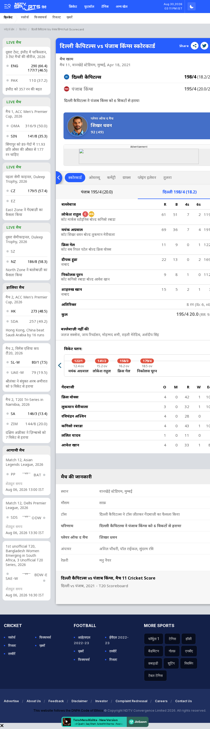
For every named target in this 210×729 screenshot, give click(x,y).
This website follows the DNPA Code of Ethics (68, 710)
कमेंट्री (111, 177)
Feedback (56, 701)
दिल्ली (180, 192)
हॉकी (189, 639)
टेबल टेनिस (155, 675)
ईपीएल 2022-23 (117, 640)
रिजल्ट (56, 17)
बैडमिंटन (153, 651)
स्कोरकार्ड (75, 177)
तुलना (167, 177)
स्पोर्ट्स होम (9, 29)
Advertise (11, 701)
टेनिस (105, 6)
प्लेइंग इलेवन (147, 177)
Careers (161, 701)
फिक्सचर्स (40, 17)
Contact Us (183, 701)
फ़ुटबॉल (89, 6)
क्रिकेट (73, 6)
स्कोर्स (25, 17)
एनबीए (189, 651)
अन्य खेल (122, 6)
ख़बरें (70, 17)
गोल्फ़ (172, 651)
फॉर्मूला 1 (153, 639)
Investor (101, 701)
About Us (34, 701)
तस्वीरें (11, 654)
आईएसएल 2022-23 (82, 640)
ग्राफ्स (127, 177)
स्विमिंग (188, 663)
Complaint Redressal (131, 701)
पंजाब (97, 192)
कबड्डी (153, 663)
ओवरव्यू (94, 177)
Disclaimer (79, 701)
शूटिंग (171, 663)
